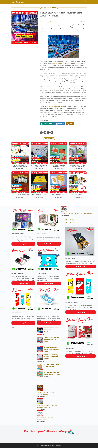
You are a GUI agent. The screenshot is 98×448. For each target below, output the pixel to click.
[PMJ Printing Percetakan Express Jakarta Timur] (17, 2)
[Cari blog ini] (86, 2)
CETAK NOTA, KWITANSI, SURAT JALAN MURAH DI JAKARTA (51, 357)
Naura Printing (70, 220)
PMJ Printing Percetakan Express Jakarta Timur (51, 445)
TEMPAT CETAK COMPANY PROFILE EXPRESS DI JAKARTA (51, 339)
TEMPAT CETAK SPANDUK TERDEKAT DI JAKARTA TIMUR (51, 330)
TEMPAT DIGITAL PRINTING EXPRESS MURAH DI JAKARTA (77, 213)
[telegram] (51, 132)
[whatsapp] (48, 132)
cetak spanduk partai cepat (53, 89)
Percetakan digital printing (48, 22)
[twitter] (44, 132)
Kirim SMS (61, 123)
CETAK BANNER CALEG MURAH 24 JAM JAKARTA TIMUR (51, 349)
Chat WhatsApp (48, 123)
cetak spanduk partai (60, 63)
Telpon (71, 123)
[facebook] (41, 132)
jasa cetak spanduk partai (56, 106)
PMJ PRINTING (70, 222)
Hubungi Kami (23, 244)
